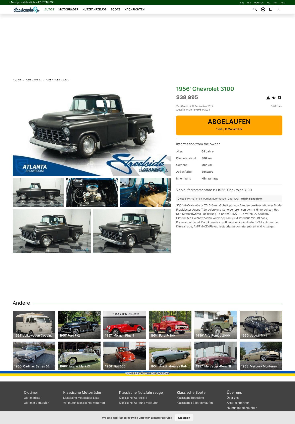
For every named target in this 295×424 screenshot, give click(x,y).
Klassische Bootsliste (190, 397)
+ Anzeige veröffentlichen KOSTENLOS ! (31, 2)
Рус (283, 2)
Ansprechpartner (238, 402)
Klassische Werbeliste (133, 397)
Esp (249, 2)
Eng (241, 2)
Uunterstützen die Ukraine (147, 373)
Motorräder (68, 9)
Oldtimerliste (32, 397)
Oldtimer (31, 392)
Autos (49, 9)
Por (275, 2)
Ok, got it (184, 417)
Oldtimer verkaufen (36, 402)
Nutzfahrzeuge (94, 9)
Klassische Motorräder (82, 392)
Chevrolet (34, 79)
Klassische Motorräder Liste (81, 397)
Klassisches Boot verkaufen (195, 402)
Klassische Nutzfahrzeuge (141, 392)
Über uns (234, 392)
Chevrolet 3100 (57, 79)
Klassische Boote (191, 392)
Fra (268, 2)
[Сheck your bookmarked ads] (271, 9)
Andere (21, 303)
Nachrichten (134, 9)
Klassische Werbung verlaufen (138, 402)
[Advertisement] (147, 47)
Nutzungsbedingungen (242, 407)
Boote (115, 9)
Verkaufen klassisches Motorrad (84, 402)
